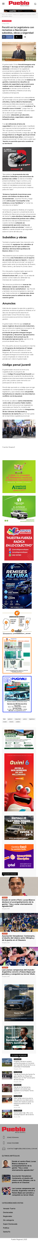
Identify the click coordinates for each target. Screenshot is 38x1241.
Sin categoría (9, 14)
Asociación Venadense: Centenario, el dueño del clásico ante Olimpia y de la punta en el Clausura (18, 938)
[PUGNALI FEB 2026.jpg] (19, 694)
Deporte (5, 897)
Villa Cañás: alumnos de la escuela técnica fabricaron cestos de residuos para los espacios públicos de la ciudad (24, 1101)
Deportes (5, 967)
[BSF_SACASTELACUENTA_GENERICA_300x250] (19, 1038)
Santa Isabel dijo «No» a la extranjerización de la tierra (24, 1113)
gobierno (10, 719)
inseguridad (17, 719)
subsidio (18, 721)
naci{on (5, 721)
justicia (25, 719)
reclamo (11, 721)
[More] (25, 37)
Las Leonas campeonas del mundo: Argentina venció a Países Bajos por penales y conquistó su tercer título (18, 972)
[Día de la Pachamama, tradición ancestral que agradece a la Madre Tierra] (7, 1088)
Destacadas (17, 1059)
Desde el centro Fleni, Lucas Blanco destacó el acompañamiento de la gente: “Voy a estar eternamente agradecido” (18, 903)
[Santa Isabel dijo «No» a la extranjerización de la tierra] (7, 1114)
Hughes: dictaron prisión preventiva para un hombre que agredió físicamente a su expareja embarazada (24, 1064)
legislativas (31, 719)
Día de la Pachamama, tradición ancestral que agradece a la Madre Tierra (23, 1089)
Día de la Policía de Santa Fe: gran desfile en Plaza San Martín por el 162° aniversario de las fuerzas (24, 1076)
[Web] (19, 856)
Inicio (3, 14)
